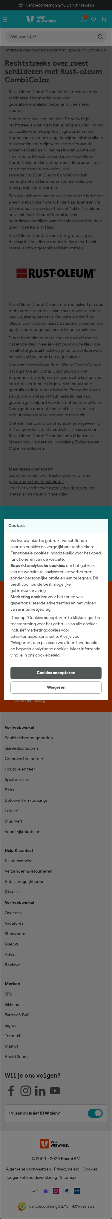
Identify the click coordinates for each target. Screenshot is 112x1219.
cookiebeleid (47, 655)
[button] (56, 673)
